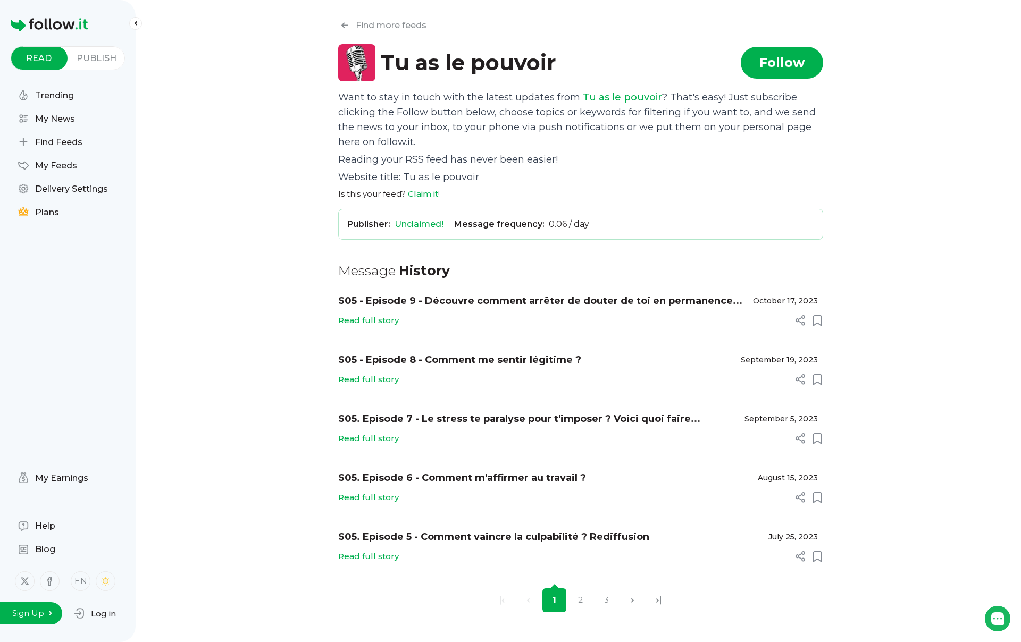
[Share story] (800, 320)
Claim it (423, 194)
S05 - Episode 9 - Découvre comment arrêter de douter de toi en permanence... (540, 301)
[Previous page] (528, 600)
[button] (94, 613)
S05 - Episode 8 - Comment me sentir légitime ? (459, 360)
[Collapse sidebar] (135, 23)
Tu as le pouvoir (622, 97)
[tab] (39, 58)
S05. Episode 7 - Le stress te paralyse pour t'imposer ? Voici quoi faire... (519, 419)
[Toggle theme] (105, 581)
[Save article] (817, 320)
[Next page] (633, 600)
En (80, 581)
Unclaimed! (419, 224)
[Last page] (659, 600)
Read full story (368, 320)
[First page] (502, 600)
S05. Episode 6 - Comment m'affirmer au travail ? (462, 478)
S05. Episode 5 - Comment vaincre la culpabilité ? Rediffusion (493, 537)
